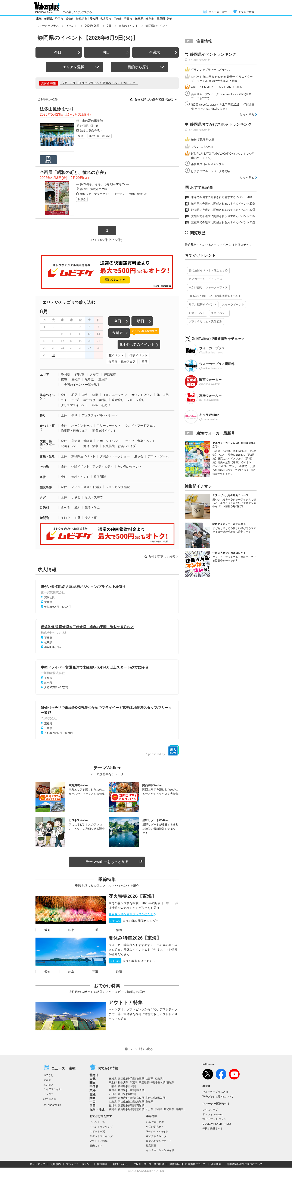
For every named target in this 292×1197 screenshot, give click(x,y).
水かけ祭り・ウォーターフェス (208, 287)
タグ (43, 497)
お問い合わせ (120, 1164)
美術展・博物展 (81, 441)
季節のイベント (47, 396)
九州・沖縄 (97, 1109)
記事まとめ (49, 1098)
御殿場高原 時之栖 (202, 139)
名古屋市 (105, 18)
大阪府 (113, 1097)
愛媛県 (122, 1105)
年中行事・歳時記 (99, 136)
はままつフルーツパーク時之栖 (210, 171)
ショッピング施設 (118, 487)
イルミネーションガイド (160, 1150)
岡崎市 (118, 18)
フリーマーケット (109, 425)
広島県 (113, 1101)
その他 (44, 466)
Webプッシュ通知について (217, 1096)
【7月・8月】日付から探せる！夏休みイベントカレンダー (99, 83)
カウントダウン (141, 395)
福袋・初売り (101, 405)
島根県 (149, 1101)
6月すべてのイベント (137, 345)
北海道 (94, 1075)
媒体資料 (175, 1164)
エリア (44, 374)
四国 (93, 1105)
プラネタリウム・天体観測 (205, 321)
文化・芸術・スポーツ (47, 444)
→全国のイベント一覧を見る (80, 384)
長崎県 (131, 1109)
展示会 (82, 199)
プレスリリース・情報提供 (148, 1164)
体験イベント (138, 355)
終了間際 (100, 476)
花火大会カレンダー (157, 1136)
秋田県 (140, 1078)
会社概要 (216, 1164)
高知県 (140, 1105)
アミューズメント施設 (86, 487)
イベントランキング (101, 1126)
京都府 (122, 1097)
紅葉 (95, 395)
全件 (64, 395)
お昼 (77, 517)
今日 (57, 52)
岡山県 (122, 1101)
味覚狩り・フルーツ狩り (128, 400)
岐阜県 (139, 18)
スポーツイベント (109, 441)
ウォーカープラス (48, 25)
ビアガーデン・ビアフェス (205, 278)
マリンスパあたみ (202, 146)
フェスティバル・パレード (100, 415)
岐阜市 (150, 18)
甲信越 (94, 1086)
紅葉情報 (151, 1145)
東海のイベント (128, 25)
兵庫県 (131, 1097)
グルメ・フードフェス (140, 425)
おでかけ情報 (246, 11)
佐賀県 (122, 1109)
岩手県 (131, 1078)
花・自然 (163, 395)
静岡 (119, 930)
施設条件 (46, 487)
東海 (39, 18)
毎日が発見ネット (212, 1128)
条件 (43, 477)
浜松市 (69, 18)
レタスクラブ (210, 1109)
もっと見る (246, 114)
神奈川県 (123, 1082)
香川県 (113, 1105)
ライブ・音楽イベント (140, 441)
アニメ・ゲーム (158, 456)
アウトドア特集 (126, 1002)
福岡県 (113, 1109)
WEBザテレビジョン (214, 1119)
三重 (95, 930)
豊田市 (128, 18)
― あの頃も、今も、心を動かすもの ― (102, 184)
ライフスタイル (52, 1089)
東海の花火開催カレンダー (134, 920)
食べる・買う (47, 427)
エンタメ (48, 1084)
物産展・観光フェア (122, 361)
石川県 (113, 1093)
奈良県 (140, 1097)
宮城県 (113, 1078)
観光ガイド (96, 1145)
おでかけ (48, 1075)
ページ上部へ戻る (141, 1049)
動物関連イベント (83, 456)
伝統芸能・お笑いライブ (119, 446)
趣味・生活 (47, 456)
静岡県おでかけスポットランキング (221, 124)
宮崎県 (158, 1109)
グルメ (47, 1079)
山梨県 (113, 1086)
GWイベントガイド (157, 1131)
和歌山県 (151, 1097)
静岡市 (59, 18)
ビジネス (48, 1093)
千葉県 (133, 1082)
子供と (75, 497)
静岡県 (48, 18)
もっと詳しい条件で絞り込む (153, 99)
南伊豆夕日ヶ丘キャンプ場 (207, 164)
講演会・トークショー (115, 456)
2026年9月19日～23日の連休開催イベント (215, 296)
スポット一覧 (97, 1131)
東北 (93, 1079)
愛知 (47, 930)
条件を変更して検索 (161, 556)
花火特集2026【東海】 (132, 896)
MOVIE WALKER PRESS (217, 1123)
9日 (109, 25)
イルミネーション (115, 395)
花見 (74, 395)
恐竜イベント (219, 313)
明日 (106, 52)
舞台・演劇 (90, 446)
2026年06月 (92, 25)
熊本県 (140, 1109)
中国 (93, 1102)
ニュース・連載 (218, 11)
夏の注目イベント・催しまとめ (208, 270)
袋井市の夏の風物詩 (89, 120)
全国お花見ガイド (156, 1126)
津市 (170, 18)
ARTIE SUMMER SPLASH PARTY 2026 (216, 87)
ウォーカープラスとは (215, 1091)
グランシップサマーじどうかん (210, 69)
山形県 (149, 1078)
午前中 (65, 517)
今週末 (154, 52)
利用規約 (55, 1164)
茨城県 (170, 1082)
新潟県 (131, 1086)
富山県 (122, 1093)
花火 (85, 395)
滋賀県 (161, 1097)
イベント (71, 25)
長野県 (122, 1086)
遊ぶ (77, 507)
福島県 (158, 1078)
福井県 (131, 1093)
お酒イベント (197, 313)
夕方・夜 (91, 517)
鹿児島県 (169, 1109)
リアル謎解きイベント (203, 304)
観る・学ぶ (92, 507)
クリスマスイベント (74, 405)
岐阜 (71, 930)
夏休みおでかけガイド (159, 1140)
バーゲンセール (81, 425)
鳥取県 (140, 1101)
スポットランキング (101, 1136)
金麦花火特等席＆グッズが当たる (131, 914)
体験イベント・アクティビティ (92, 466)
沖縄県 (179, 1109)
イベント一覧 (97, 1122)
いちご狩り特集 (155, 1122)
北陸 (93, 1094)
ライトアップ (70, 400)
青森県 (122, 1078)
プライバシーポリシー (79, 1164)
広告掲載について (195, 1164)
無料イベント (80, 476)
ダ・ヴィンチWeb (212, 1114)
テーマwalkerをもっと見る (107, 862)
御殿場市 (81, 18)
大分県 (149, 1109)
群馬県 (152, 1082)
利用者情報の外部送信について (245, 1164)
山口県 (131, 1101)
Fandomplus (53, 1105)
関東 (93, 1082)
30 (53, 355)
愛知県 (94, 18)
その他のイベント (130, 466)
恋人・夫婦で (94, 497)
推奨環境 (102, 1164)
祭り (80, 136)
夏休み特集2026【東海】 (135, 938)
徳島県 (131, 1105)
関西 (93, 1098)
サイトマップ (37, 1164)
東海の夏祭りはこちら (131, 961)
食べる (65, 507)
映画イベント (70, 446)
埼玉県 (143, 1082)
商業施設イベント (104, 430)
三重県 (161, 18)
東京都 (113, 1082)
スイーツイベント (233, 304)
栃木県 (161, 1082)
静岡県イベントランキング (213, 54)
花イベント (116, 355)
